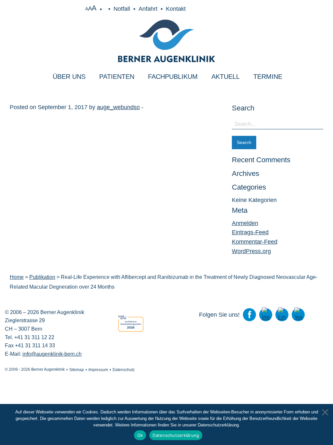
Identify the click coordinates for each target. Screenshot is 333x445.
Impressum (98, 369)
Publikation (42, 277)
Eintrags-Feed (250, 232)
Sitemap (76, 369)
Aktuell (225, 76)
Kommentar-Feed (254, 241)
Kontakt (176, 9)
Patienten (116, 76)
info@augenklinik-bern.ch (52, 354)
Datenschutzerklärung (176, 435)
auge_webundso (118, 107)
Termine (267, 76)
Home (17, 277)
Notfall (121, 9)
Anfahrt (148, 9)
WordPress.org (251, 251)
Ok (140, 435)
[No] (325, 410)
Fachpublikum (173, 76)
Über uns (69, 76)
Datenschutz (124, 369)
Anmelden (245, 223)
